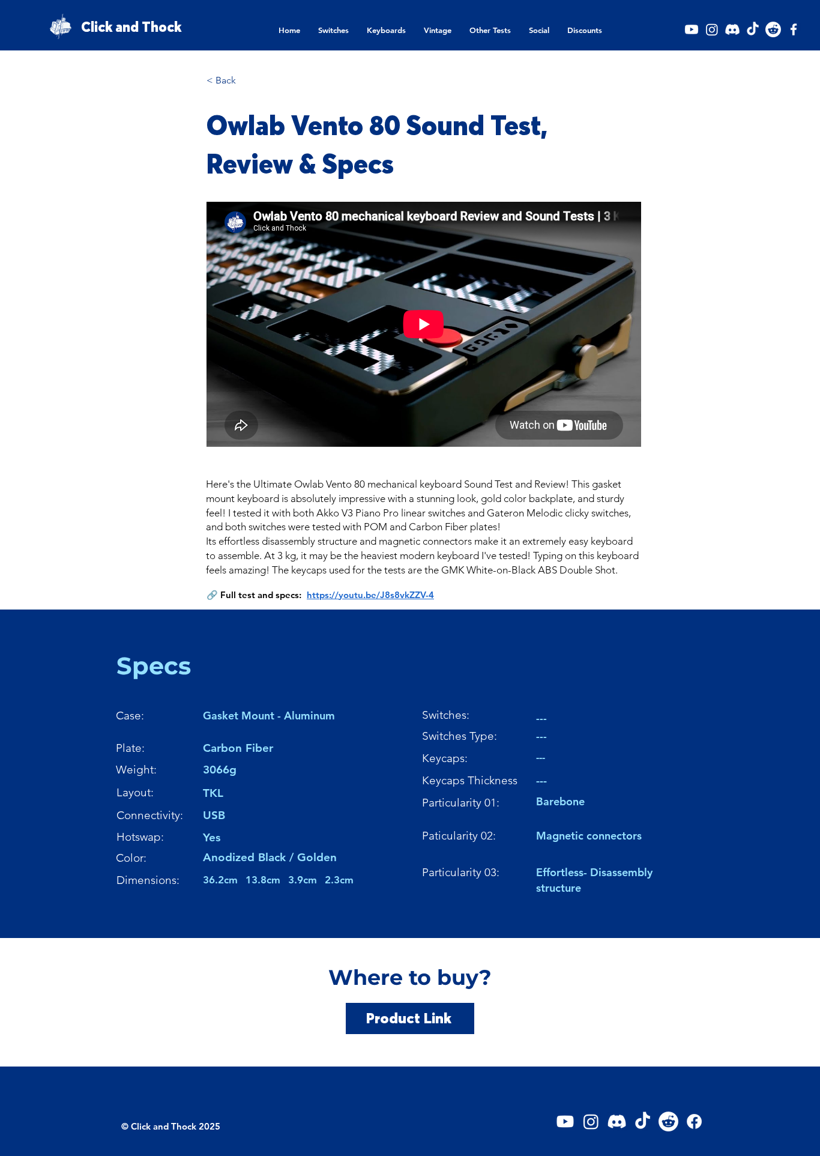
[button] (333, 30)
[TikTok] (753, 29)
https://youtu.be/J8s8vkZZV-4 (370, 595)
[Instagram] (712, 29)
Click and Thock (131, 27)
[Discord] (732, 29)
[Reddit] (773, 29)
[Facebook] (793, 29)
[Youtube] (691, 29)
